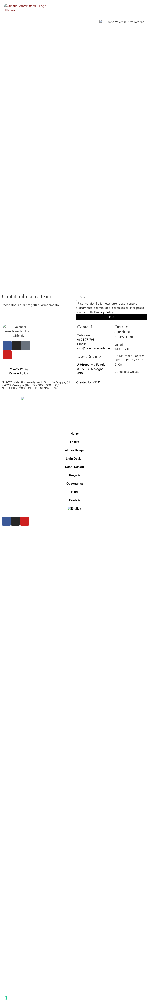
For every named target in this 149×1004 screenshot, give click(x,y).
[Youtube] (7, 354)
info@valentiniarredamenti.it (96, 348)
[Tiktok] (25, 345)
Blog (74, 491)
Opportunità (74, 483)
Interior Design (74, 450)
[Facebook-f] (7, 345)
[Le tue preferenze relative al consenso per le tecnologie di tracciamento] (6, 997)
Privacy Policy (104, 312)
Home (75, 433)
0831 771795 (86, 339)
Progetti (74, 475)
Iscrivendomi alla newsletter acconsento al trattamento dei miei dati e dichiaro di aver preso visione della (110, 307)
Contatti (74, 500)
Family (74, 441)
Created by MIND (88, 382)
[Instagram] (16, 345)
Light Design (74, 458)
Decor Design (74, 466)
